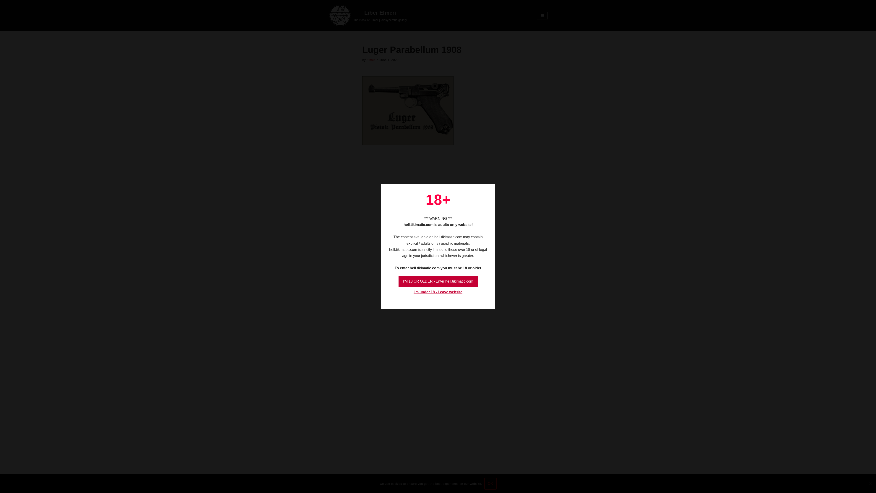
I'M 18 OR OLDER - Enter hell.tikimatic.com (438, 281)
